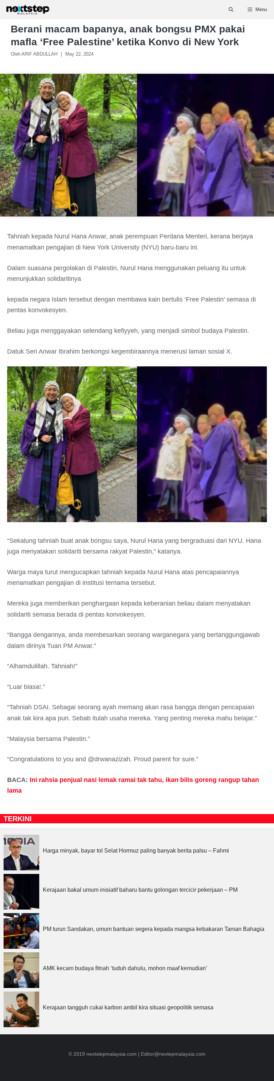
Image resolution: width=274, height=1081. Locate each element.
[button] (231, 9)
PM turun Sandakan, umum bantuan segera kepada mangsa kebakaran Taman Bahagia (153, 929)
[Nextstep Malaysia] (28, 9)
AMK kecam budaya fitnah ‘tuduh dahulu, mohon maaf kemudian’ (125, 968)
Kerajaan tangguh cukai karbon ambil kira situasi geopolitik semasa (128, 1007)
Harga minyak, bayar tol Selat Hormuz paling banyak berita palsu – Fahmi (136, 851)
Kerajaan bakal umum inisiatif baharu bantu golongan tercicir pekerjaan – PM (140, 890)
